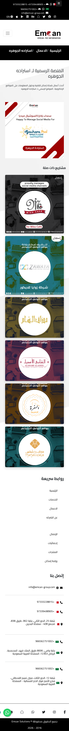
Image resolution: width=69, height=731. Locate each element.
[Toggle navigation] (7, 33)
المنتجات (52, 552)
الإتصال (53, 534)
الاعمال (41, 50)
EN (8, 16)
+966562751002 (29, 9)
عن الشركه (51, 517)
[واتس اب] (7, 713)
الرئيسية (55, 50)
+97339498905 (35, 4)
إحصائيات (52, 543)
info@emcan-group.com (32, 13)
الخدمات (53, 499)
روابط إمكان (51, 561)
